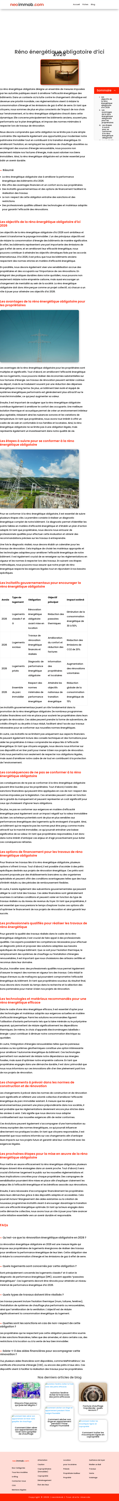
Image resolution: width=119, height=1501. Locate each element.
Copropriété (43, 1476)
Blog (93, 4)
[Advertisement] (59, 26)
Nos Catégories (18, 1468)
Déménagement (44, 1480)
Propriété (67, 1477)
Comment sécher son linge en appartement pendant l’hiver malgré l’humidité (59, 1422)
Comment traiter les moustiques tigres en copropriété (93, 1434)
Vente (91, 1473)
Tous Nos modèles (20, 1472)
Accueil (76, 4)
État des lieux (43, 1485)
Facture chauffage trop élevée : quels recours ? (93, 1408)
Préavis (66, 1469)
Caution (41, 1464)
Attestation (42, 1460)
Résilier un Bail (95, 1464)
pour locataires (70, 1464)
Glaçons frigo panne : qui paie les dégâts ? (26, 1404)
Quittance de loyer (97, 1460)
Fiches (85, 4)
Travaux (92, 1469)
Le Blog (15, 1476)
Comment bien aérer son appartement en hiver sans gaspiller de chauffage (26, 1430)
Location (67, 1460)
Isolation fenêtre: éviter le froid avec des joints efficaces (59, 1394)
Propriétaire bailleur (71, 1473)
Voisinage (93, 1477)
